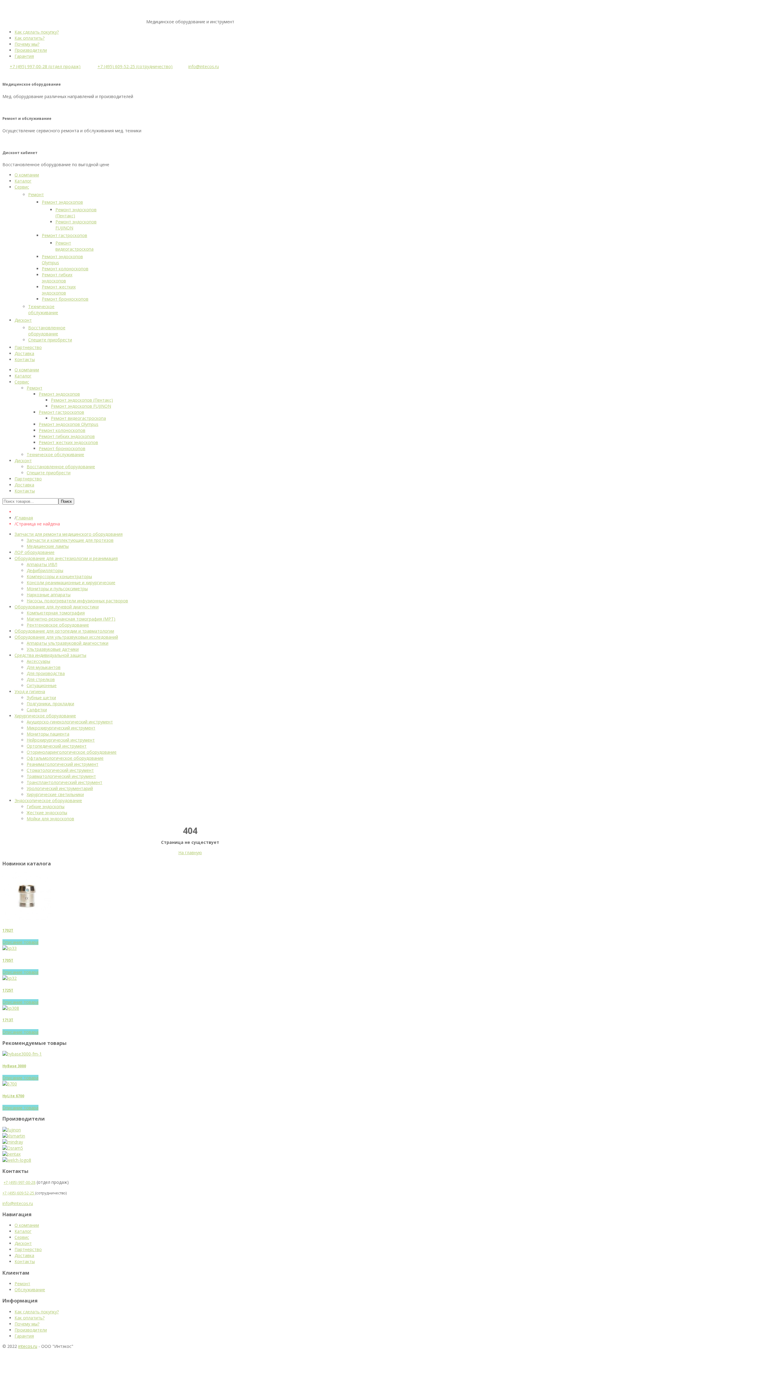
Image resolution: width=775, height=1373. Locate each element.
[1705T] (9, 948)
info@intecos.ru (203, 66)
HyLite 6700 (13, 1096)
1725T (7, 990)
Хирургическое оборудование (45, 716)
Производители (31, 50)
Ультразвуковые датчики (53, 649)
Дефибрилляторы (45, 570)
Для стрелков (41, 679)
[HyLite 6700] (9, 1084)
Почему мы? (27, 44)
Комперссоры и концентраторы (59, 576)
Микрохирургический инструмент (61, 728)
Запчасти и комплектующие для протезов (70, 540)
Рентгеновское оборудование (58, 625)
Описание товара (20, 942)
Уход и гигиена (30, 691)
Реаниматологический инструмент (62, 764)
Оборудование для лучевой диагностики (57, 607)
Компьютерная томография (56, 613)
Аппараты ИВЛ (42, 564)
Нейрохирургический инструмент (61, 740)
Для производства (46, 673)
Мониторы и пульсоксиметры (57, 588)
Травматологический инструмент (61, 776)
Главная (24, 518)
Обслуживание (30, 1289)
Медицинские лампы (48, 546)
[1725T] (9, 978)
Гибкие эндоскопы (45, 806)
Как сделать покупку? (37, 32)
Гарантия (24, 56)
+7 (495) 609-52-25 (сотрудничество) (135, 66)
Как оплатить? (30, 38)
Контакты (25, 1261)
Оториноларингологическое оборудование (72, 752)
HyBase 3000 (14, 1066)
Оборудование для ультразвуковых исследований (66, 637)
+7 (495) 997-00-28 (19, 1182)
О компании (27, 1225)
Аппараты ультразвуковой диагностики (67, 643)
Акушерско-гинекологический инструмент (70, 722)
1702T (7, 930)
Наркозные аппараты (49, 595)
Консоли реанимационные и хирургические (71, 582)
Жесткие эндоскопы (47, 812)
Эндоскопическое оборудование (48, 800)
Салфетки (37, 710)
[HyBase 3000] (22, 1054)
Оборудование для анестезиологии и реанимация (66, 558)
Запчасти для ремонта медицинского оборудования (69, 534)
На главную (190, 852)
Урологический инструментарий (60, 788)
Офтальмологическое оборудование (65, 758)
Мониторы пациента (48, 734)
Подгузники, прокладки (50, 703)
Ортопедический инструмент (57, 746)
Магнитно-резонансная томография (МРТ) (71, 619)
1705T (7, 960)
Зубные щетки (41, 697)
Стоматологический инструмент (60, 770)
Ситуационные (42, 685)
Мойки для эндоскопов (50, 818)
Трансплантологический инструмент (64, 782)
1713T (7, 1020)
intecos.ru (27, 1346)
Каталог (23, 1231)
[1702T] (26, 918)
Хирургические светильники (55, 794)
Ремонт (22, 1283)
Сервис (22, 1237)
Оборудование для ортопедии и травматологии (64, 631)
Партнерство (28, 1249)
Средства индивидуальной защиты (50, 655)
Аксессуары (38, 661)
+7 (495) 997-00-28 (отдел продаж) (45, 66)
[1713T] (10, 1008)
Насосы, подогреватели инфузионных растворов (77, 601)
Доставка (24, 1255)
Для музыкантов (44, 667)
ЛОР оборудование (34, 552)
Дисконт (23, 1243)
